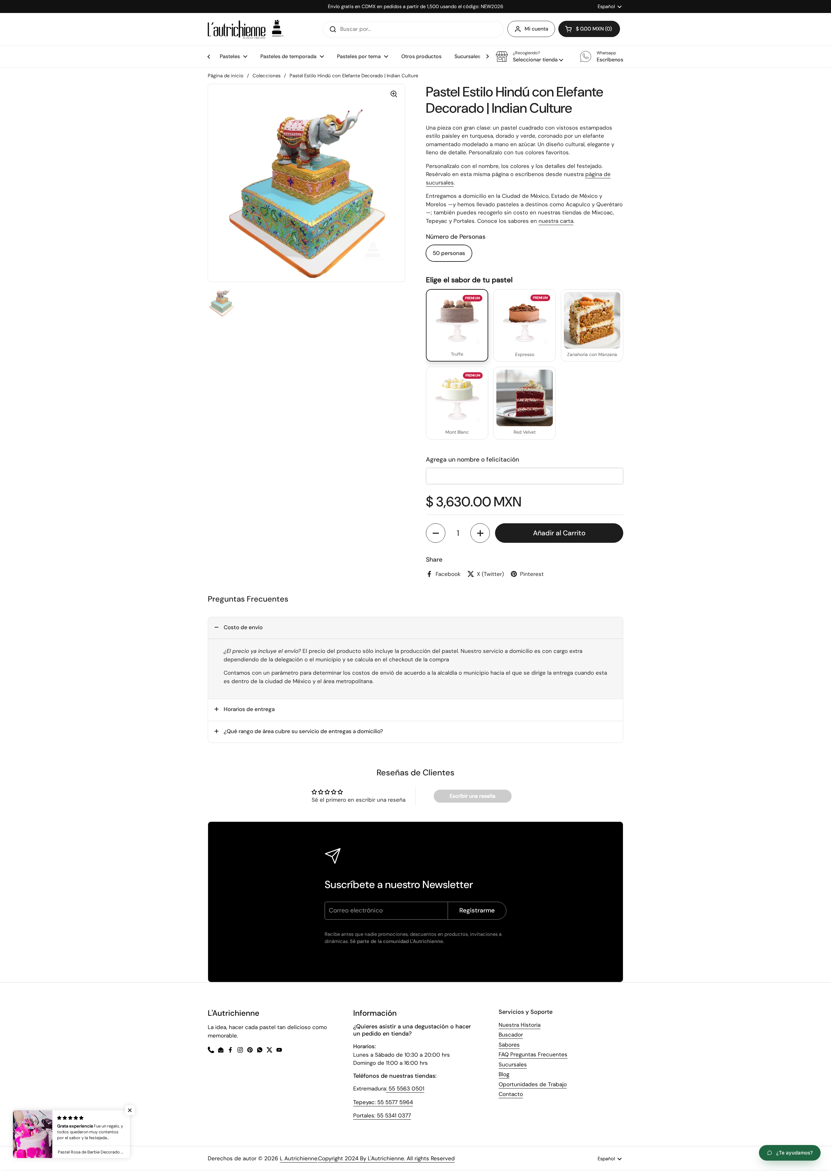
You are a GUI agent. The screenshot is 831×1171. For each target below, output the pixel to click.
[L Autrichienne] (245, 29)
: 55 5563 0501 (405, 1088)
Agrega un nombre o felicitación (472, 459)
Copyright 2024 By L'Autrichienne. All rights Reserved (386, 1158)
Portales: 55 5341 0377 (382, 1115)
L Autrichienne (298, 1158)
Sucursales (513, 1064)
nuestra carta (556, 220)
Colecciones (266, 75)
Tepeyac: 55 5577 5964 (383, 1102)
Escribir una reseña (472, 796)
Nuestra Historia (519, 1024)
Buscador (511, 1034)
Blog (504, 1074)
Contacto (511, 1094)
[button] (529, 56)
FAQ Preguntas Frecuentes (533, 1054)
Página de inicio (225, 75)
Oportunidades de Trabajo (533, 1084)
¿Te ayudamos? (794, 1153)
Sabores (509, 1044)
